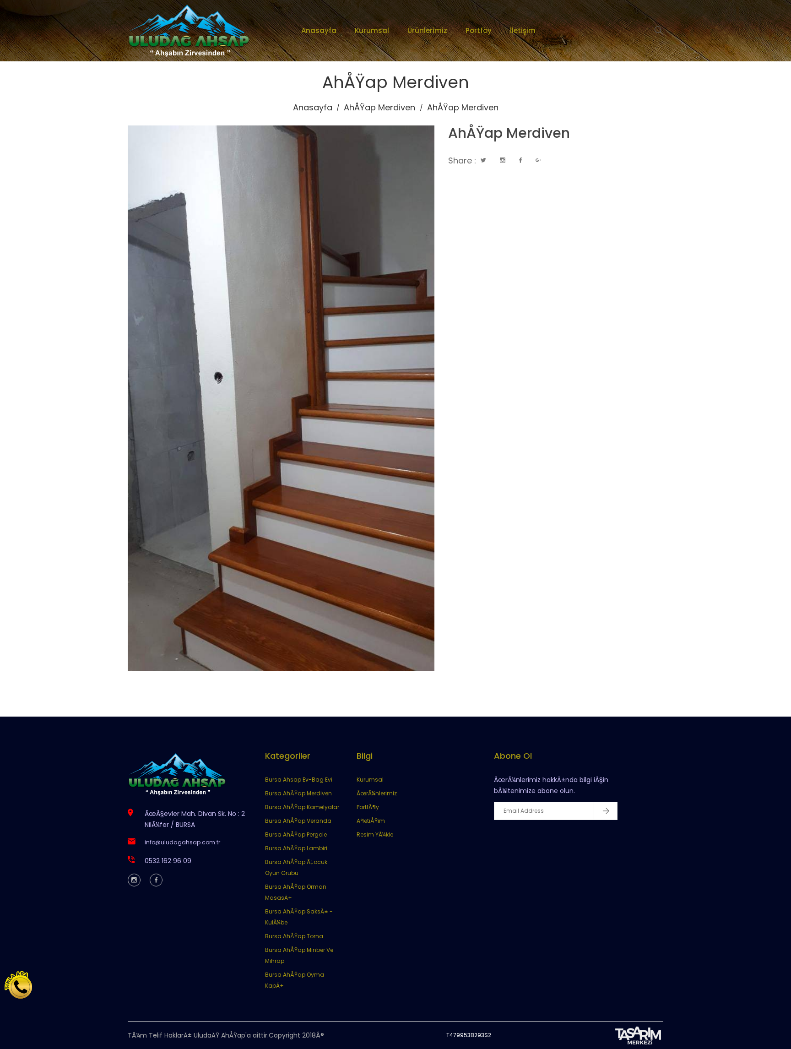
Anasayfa (318, 30)
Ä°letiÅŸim (371, 821)
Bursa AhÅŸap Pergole (296, 834)
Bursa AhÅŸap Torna (294, 936)
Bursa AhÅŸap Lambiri (296, 848)
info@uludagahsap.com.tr (182, 842)
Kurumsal (372, 30)
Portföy (479, 30)
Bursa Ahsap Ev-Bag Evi (298, 779)
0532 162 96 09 (168, 860)
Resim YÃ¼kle (375, 834)
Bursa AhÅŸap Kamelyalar (302, 807)
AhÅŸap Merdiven (379, 107)
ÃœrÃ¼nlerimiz (377, 793)
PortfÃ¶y (368, 807)
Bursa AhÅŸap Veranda (298, 821)
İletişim (523, 30)
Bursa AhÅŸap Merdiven (298, 793)
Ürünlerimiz (427, 30)
